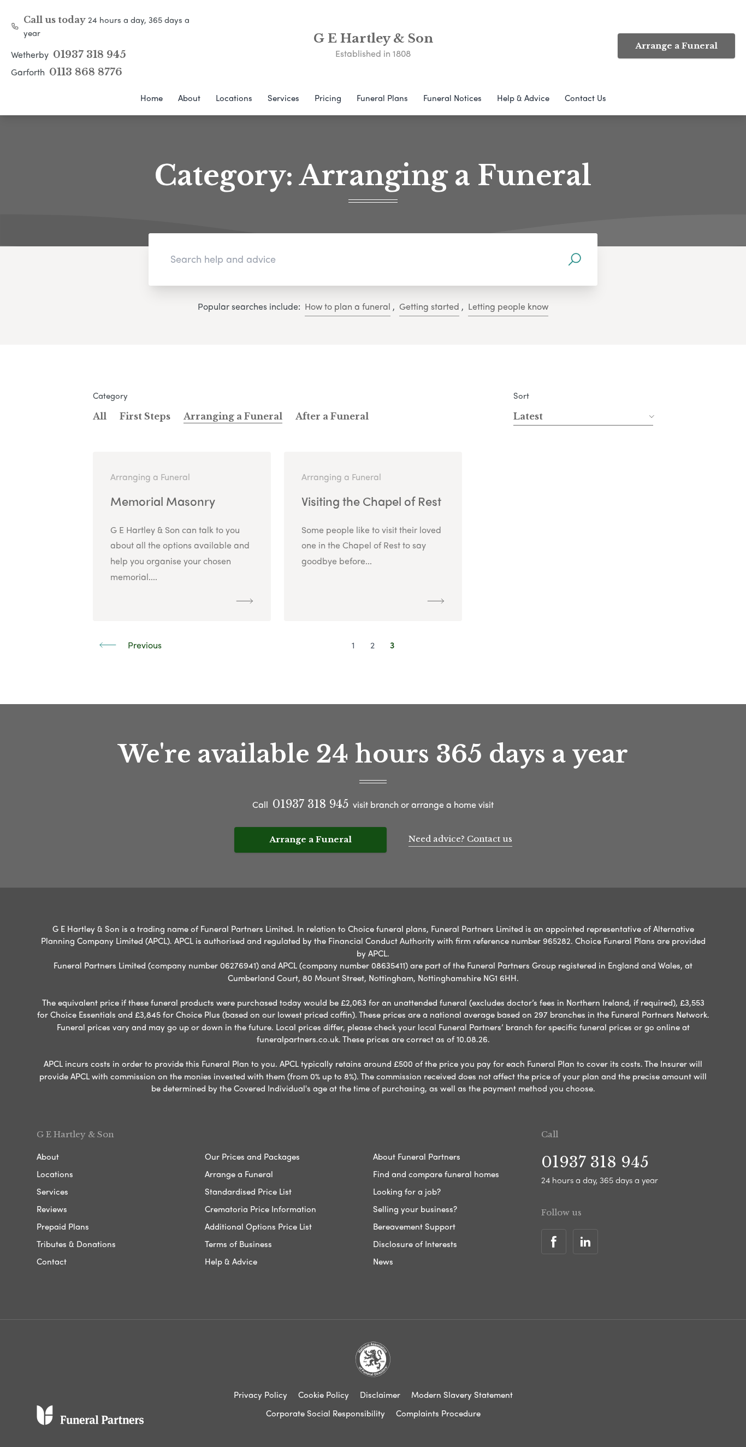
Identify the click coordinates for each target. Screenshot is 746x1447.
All (99, 416)
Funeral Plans (382, 98)
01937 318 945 (89, 55)
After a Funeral (332, 416)
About (189, 98)
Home (151, 98)
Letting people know (508, 306)
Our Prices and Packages (252, 1156)
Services (283, 98)
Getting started (429, 306)
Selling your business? (415, 1209)
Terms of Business (238, 1244)
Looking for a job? (407, 1191)
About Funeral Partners (416, 1156)
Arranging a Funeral (232, 416)
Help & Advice (523, 98)
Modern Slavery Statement (462, 1395)
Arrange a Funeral (676, 45)
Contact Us (585, 98)
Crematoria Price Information (260, 1209)
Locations (234, 98)
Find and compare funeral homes (436, 1174)
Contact (52, 1261)
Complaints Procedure (438, 1413)
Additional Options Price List (258, 1226)
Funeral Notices (452, 98)
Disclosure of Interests (415, 1244)
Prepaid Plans (63, 1226)
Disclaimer (380, 1395)
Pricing (328, 98)
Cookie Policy (323, 1395)
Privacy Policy (260, 1395)
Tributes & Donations (76, 1244)
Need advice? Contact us (460, 839)
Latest (528, 416)
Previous (144, 645)
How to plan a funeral (347, 306)
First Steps (145, 416)
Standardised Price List (248, 1191)
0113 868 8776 (85, 72)
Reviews (52, 1209)
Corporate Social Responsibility (325, 1413)
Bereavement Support (414, 1226)
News (383, 1261)
